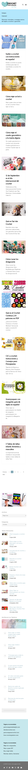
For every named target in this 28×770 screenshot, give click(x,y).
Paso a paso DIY (8, 748)
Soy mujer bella (8, 751)
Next (4, 474)
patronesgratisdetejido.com (12, 727)
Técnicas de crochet (10, 283)
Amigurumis (7, 243)
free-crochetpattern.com (11, 735)
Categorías (5, 522)
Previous (5, 472)
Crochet (6, 37)
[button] (26, 4)
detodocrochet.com (9, 730)
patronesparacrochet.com (11, 732)
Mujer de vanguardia (10, 745)
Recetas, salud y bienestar (11, 753)
